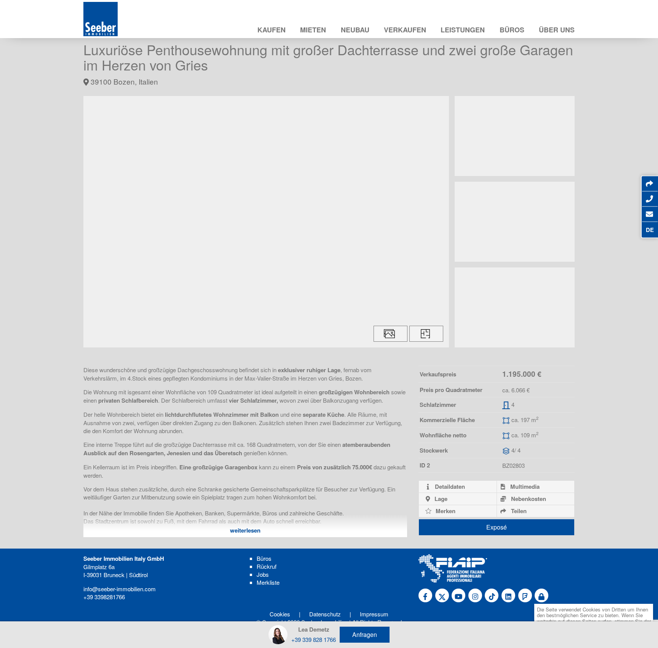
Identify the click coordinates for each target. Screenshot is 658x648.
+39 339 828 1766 (313, 639)
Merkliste (268, 582)
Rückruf (266, 566)
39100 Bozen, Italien (123, 81)
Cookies (280, 614)
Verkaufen (405, 30)
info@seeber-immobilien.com (119, 589)
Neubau (355, 30)
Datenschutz (325, 614)
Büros (512, 30)
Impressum (374, 614)
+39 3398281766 (104, 597)
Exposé (496, 527)
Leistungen (463, 30)
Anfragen (364, 634)
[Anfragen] (649, 214)
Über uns (557, 30)
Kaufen (271, 30)
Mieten (313, 30)
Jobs (263, 574)
